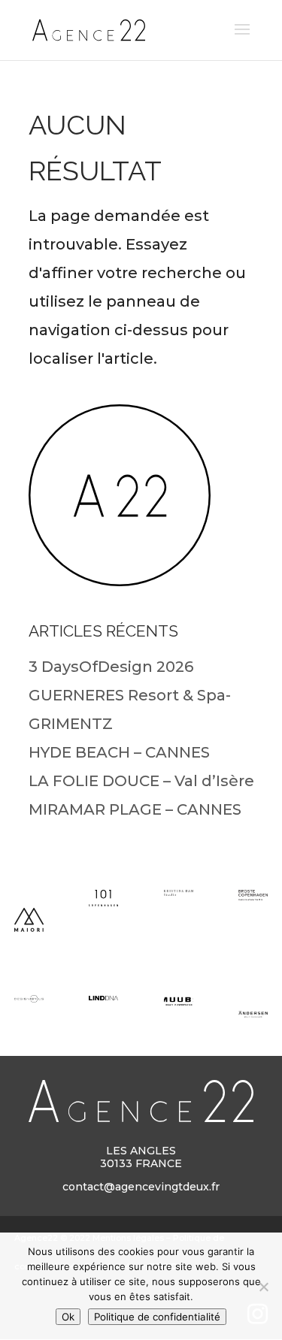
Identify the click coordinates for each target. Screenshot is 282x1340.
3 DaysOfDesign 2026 (111, 667)
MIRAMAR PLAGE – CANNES (135, 809)
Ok (68, 1317)
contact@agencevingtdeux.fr (141, 1186)
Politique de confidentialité (157, 1317)
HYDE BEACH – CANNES (119, 752)
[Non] (263, 1286)
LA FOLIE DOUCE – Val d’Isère (141, 781)
